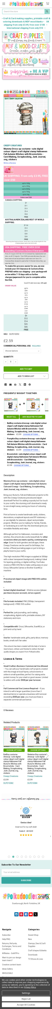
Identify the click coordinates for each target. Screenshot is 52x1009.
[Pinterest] (30, 384)
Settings (26, 993)
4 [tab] (22, 857)
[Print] (15, 384)
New (30, 939)
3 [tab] (18, 857)
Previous (4, 756)
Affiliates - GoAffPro (10, 953)
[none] (26, 112)
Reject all (26, 998)
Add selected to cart (32, 417)
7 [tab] (34, 857)
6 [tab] (30, 857)
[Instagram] (16, 914)
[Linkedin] (25, 384)
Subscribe (6, 935)
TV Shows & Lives (35, 959)
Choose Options (30, 434)
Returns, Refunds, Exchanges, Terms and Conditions (11, 946)
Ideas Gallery (7, 969)
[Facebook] (6, 384)
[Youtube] (31, 914)
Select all (11, 417)
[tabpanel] (26, 828)
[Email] (10, 384)
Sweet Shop (33, 935)
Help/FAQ (6, 939)
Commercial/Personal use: (22, 346)
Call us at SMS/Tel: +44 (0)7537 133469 (26, 908)
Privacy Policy (30, 987)
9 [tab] (43, 857)
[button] (26, 37)
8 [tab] (39, 857)
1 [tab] (9, 857)
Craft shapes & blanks (37, 950)
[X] (20, 384)
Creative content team (11, 965)
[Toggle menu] (3, 3)
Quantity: (9, 357)
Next (47, 756)
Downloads (32, 955)
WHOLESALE (7, 973)
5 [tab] (26, 857)
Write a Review (10, 163)
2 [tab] (13, 857)
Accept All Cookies (26, 1004)
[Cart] (48, 4)
